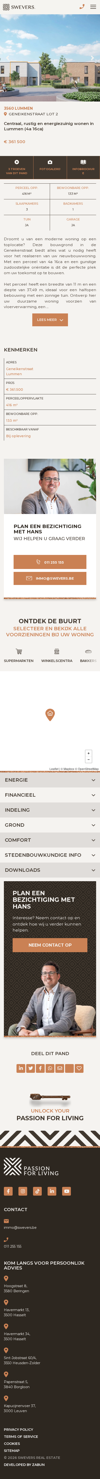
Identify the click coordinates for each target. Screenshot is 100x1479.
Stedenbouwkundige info (43, 855)
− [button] (88, 759)
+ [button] (88, 753)
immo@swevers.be (55, 578)
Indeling (17, 810)
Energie (16, 780)
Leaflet (54, 769)
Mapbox (69, 769)
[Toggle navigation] (93, 7)
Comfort (18, 840)
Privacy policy (18, 1429)
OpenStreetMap (88, 769)
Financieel (20, 795)
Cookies (12, 1443)
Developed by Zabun (24, 1465)
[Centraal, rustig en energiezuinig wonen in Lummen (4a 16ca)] (50, 57)
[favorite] (79, 1068)
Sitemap (12, 1450)
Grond (14, 825)
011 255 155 (83, 7)
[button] (7, 57)
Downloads (22, 870)
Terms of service (21, 1436)
